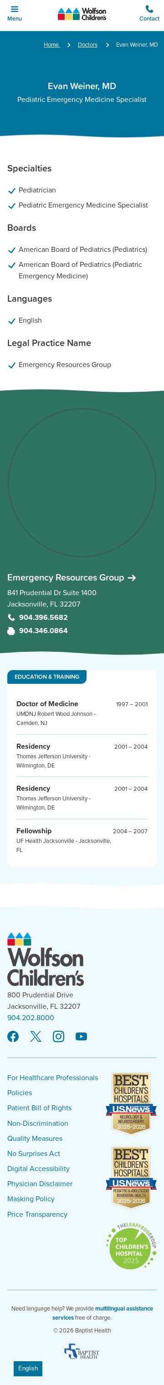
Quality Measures (34, 1138)
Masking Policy (31, 1199)
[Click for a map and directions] (82, 483)
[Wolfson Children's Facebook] (13, 1037)
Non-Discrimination (37, 1123)
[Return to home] (82, 14)
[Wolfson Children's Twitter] (35, 1037)
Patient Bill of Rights (39, 1108)
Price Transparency (37, 1214)
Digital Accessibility (38, 1168)
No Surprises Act (33, 1153)
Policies (19, 1092)
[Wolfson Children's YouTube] (81, 1037)
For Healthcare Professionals (52, 1077)
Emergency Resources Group (67, 577)
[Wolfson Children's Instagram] (58, 1037)
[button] (149, 14)
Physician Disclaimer (39, 1183)
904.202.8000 (30, 1018)
